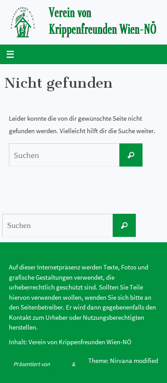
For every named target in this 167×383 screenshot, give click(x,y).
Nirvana (60, 364)
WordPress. (44, 374)
